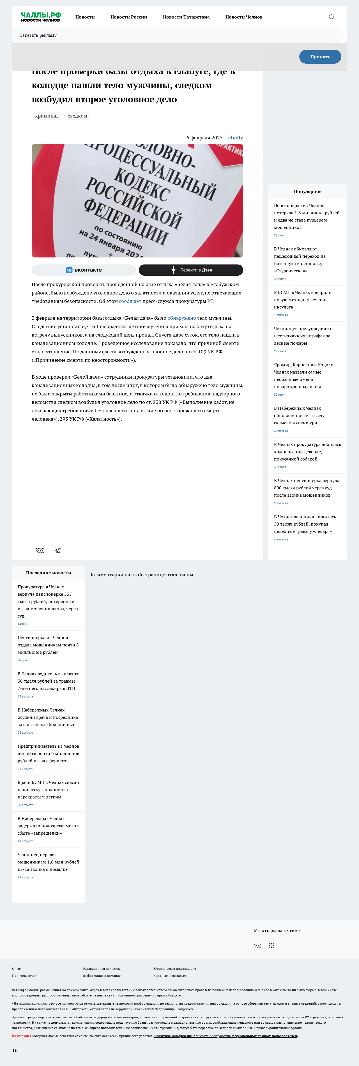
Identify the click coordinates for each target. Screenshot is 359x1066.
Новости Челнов (244, 17)
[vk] (40, 550)
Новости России (129, 17)
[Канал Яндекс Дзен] (191, 270)
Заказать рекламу (38, 35)
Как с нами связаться (170, 975)
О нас (16, 968)
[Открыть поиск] (331, 16)
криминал (47, 115)
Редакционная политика (102, 968)
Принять (320, 56)
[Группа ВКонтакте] (84, 270)
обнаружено (181, 318)
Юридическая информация (174, 968)
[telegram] (59, 550)
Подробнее (185, 1009)
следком (77, 115)
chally (235, 137)
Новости (85, 17)
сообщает (130, 301)
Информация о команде (102, 975)
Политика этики (24, 975)
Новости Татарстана (186, 17)
